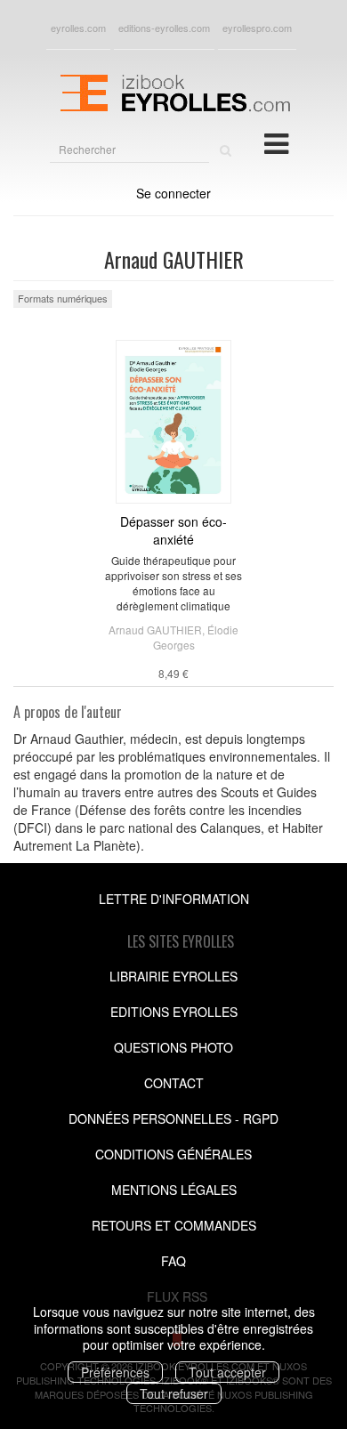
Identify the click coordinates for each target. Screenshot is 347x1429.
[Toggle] (276, 142)
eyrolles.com (78, 27)
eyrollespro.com (257, 27)
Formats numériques (63, 298)
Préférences (115, 1372)
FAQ (173, 1261)
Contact (174, 1083)
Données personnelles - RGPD (173, 1118)
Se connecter (173, 193)
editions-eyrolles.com (164, 27)
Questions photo (173, 1047)
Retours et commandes (174, 1225)
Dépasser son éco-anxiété (173, 530)
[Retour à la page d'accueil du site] (173, 91)
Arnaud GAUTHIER (155, 629)
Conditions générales (173, 1154)
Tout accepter (227, 1372)
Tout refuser (174, 1393)
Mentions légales (174, 1190)
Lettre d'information (174, 899)
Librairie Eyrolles (173, 976)
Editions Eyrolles (174, 1012)
